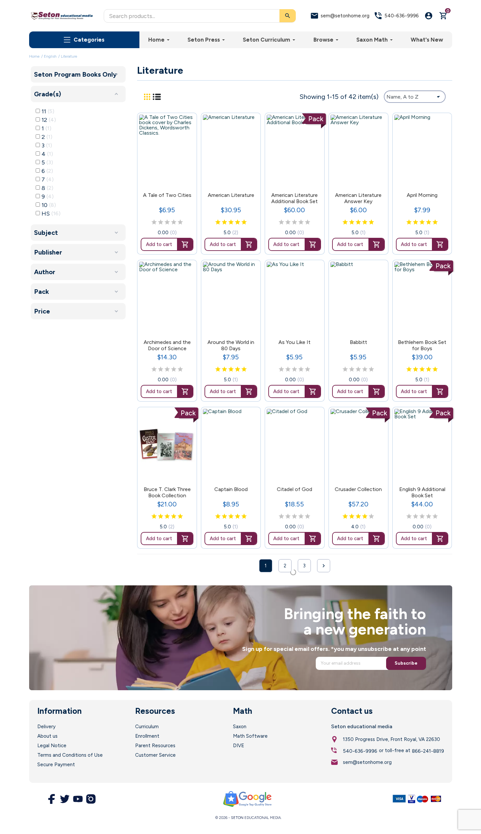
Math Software (250, 736)
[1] (154, 222)
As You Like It (294, 342)
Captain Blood (231, 489)
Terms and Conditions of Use (70, 755)
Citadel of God (294, 489)
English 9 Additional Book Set (422, 492)
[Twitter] (65, 799)
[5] (180, 222)
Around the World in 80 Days (230, 345)
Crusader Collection (358, 489)
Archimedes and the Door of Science (167, 345)
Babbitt (358, 342)
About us (47, 736)
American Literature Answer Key (358, 198)
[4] (173, 222)
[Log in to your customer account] (428, 15)
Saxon (239, 727)
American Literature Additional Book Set (294, 198)
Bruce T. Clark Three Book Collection (167, 492)
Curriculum (147, 727)
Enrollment (147, 736)
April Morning (422, 195)
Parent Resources (155, 746)
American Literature (231, 195)
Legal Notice (51, 746)
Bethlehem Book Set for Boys (422, 345)
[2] (160, 222)
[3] (167, 222)
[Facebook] (52, 799)
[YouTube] (78, 799)
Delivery (46, 727)
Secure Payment (56, 765)
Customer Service (155, 755)
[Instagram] (91, 799)
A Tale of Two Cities (167, 195)
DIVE (238, 746)
